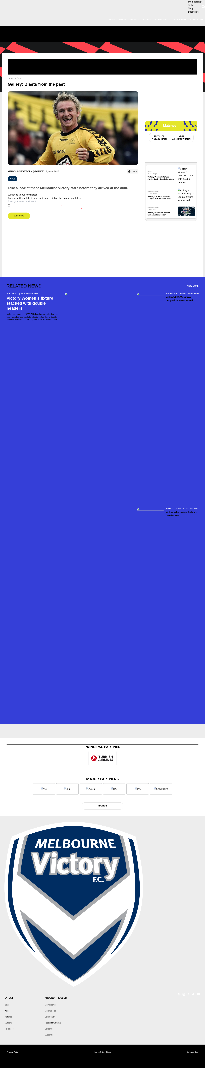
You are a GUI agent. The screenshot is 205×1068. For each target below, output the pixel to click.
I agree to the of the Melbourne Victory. (36, 205)
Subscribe (19, 216)
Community (161, 19)
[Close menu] (196, 1059)
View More (192, 286)
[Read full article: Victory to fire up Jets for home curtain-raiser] (186, 211)
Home (11, 78)
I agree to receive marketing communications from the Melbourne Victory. (46, 209)
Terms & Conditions (102, 1052)
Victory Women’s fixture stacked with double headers (161, 178)
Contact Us (196, 19)
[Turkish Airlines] (102, 758)
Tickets (7, 1029)
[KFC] (67, 788)
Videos (7, 1011)
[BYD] (114, 788)
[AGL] (44, 788)
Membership (50, 1005)
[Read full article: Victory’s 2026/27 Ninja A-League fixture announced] (186, 195)
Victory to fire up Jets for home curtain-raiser (159, 214)
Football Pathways (53, 1023)
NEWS (112, 19)
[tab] (159, 137)
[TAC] (138, 788)
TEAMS (133, 19)
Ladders (8, 1023)
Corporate (180, 19)
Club (146, 19)
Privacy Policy (30, 205)
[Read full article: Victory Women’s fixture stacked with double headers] (186, 175)
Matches (8, 1017)
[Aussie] (91, 788)
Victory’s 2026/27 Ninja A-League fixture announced (160, 198)
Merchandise (50, 1011)
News (19, 78)
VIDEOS (122, 19)
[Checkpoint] (161, 788)
